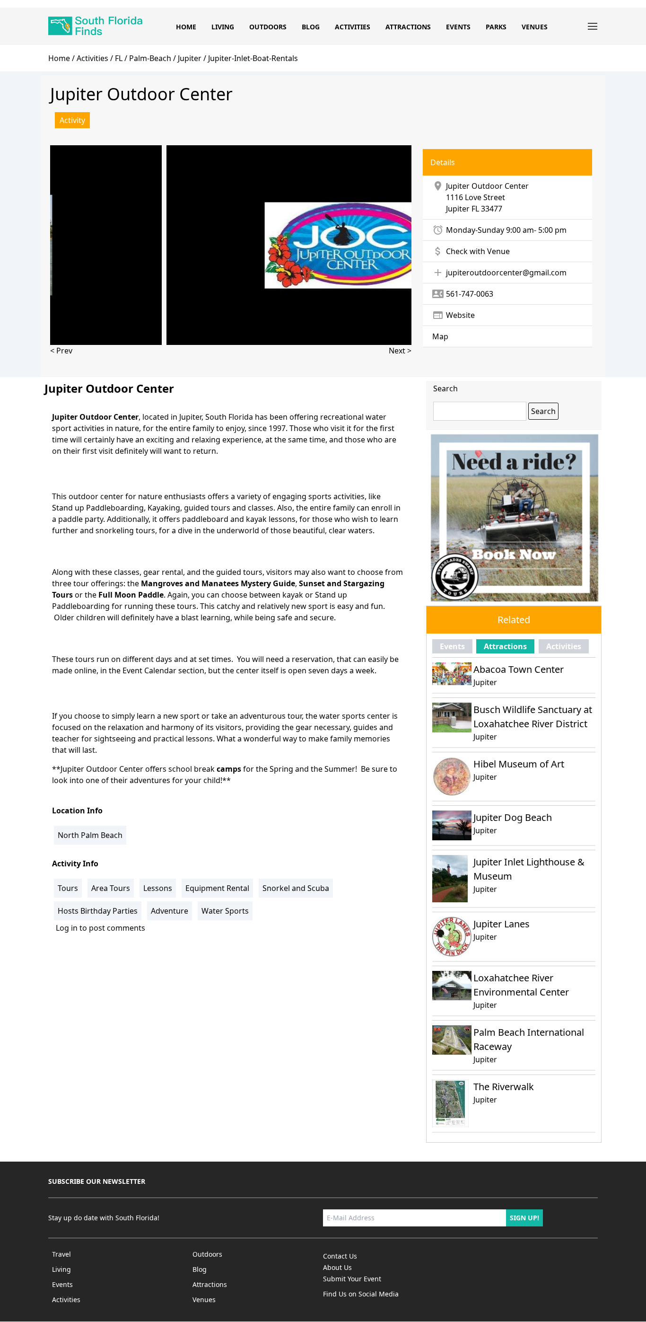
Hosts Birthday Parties (98, 911)
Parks (496, 26)
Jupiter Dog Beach (512, 817)
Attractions (408, 26)
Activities (352, 26)
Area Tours (110, 888)
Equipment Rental (217, 888)
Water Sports (225, 911)
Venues (535, 26)
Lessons (157, 888)
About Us (337, 1267)
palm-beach (150, 58)
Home (186, 26)
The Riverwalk (503, 1086)
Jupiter (458, 208)
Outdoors (268, 26)
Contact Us (340, 1255)
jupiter (189, 58)
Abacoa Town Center (518, 669)
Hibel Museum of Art (518, 764)
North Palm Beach (90, 835)
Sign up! (524, 1217)
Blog (311, 26)
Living (222, 26)
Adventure (169, 911)
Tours (68, 888)
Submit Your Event (352, 1278)
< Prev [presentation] (61, 350)
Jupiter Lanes (501, 923)
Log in (67, 928)
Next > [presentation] (400, 350)
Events (458, 26)
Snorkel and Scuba (295, 888)
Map (440, 336)
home (59, 58)
